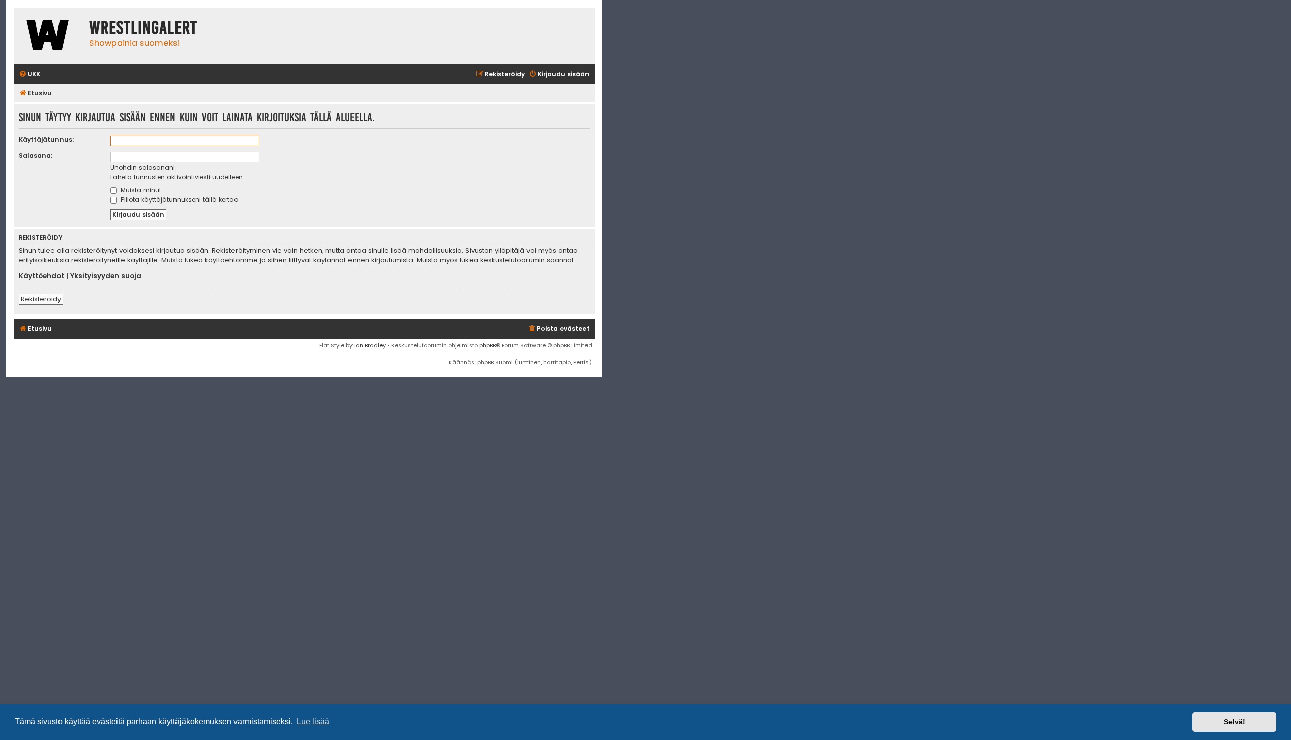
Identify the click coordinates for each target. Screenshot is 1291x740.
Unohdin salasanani (142, 167)
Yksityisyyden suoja (105, 276)
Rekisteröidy (41, 299)
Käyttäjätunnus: (46, 139)
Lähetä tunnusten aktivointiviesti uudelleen (176, 177)
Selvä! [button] (1234, 722)
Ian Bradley (370, 345)
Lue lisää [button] (313, 721)
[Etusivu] (49, 36)
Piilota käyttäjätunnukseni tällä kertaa (179, 199)
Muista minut (140, 190)
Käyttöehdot (41, 276)
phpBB (487, 345)
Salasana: (36, 155)
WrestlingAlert (143, 28)
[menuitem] (29, 74)
